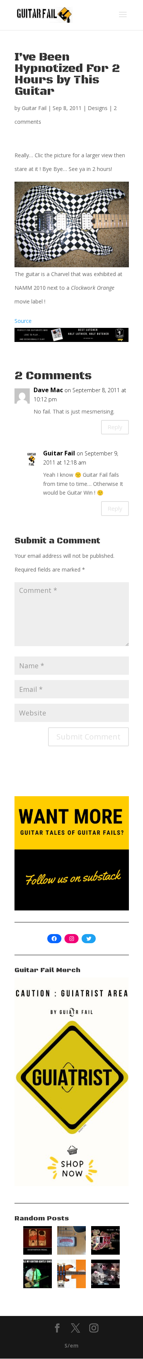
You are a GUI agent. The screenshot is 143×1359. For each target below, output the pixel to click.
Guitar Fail (34, 108)
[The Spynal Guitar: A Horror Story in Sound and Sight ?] (105, 1252)
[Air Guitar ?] (71, 1286)
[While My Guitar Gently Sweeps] (37, 1286)
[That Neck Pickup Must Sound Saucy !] (71, 1252)
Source (23, 320)
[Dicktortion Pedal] (37, 1252)
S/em (71, 1345)
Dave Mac (48, 390)
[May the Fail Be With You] (105, 1286)
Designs (98, 108)
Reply (115, 427)
